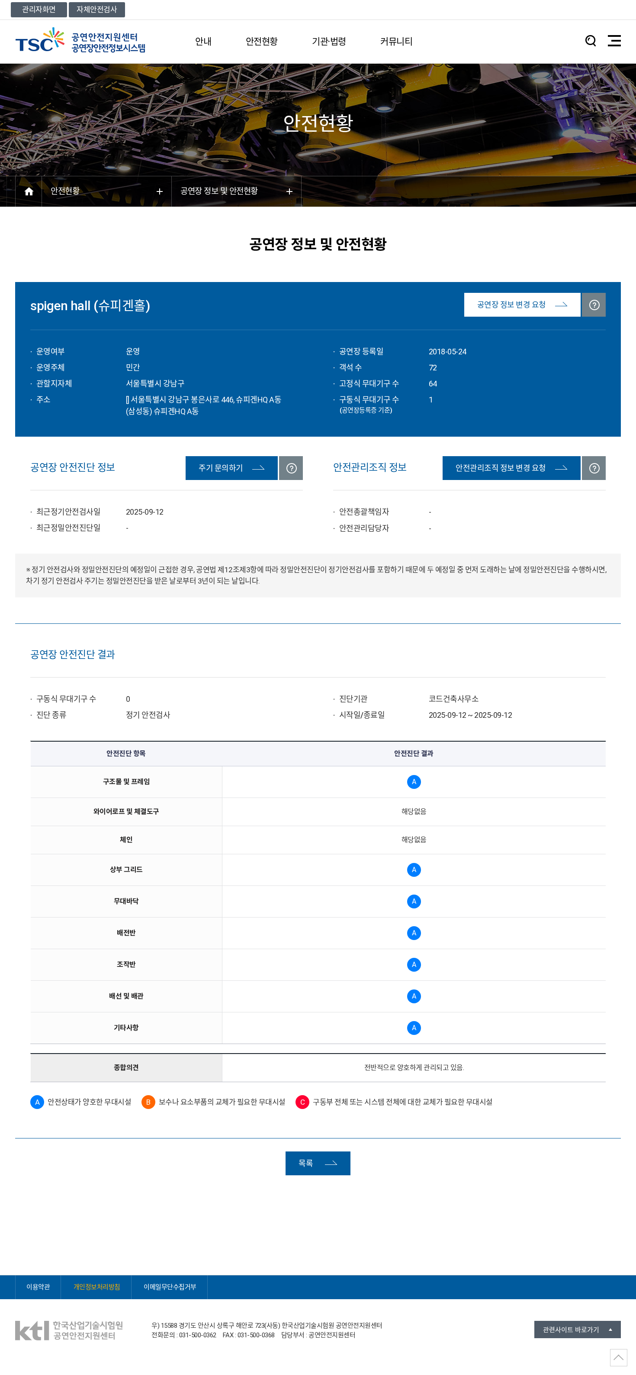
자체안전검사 (97, 9)
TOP (618, 1357)
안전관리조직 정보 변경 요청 (501, 468)
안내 (203, 41)
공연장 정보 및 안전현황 (219, 191)
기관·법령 (329, 41)
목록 (306, 1163)
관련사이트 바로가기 (571, 1330)
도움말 (594, 305)
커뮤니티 (396, 41)
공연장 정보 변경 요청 (511, 304)
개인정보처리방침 (97, 1287)
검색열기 (590, 40)
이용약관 (38, 1287)
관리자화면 (39, 9)
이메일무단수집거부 (170, 1287)
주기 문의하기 (221, 468)
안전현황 (262, 41)
